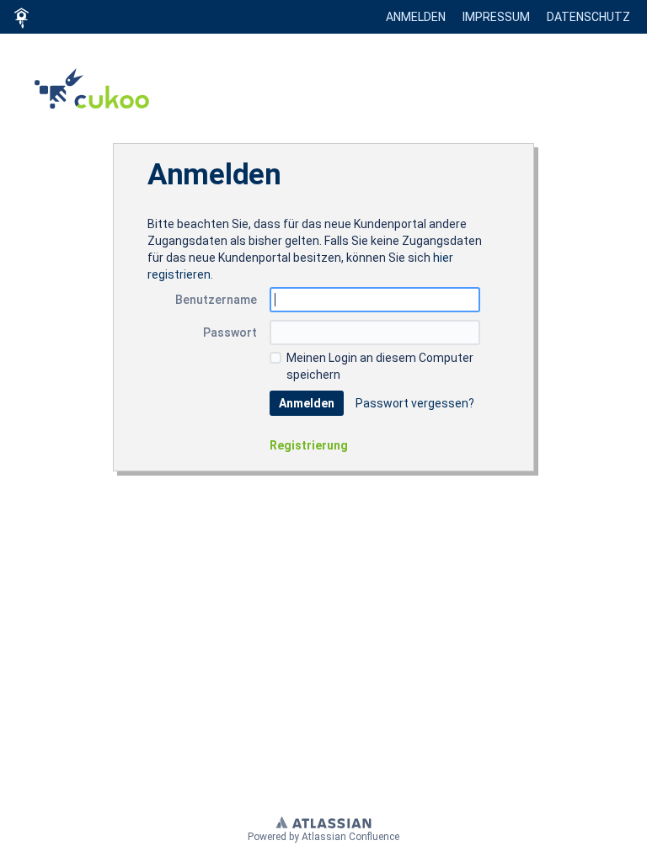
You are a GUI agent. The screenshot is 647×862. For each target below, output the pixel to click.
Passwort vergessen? (415, 403)
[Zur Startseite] (21, 17)
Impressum (496, 17)
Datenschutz (588, 17)
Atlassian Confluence (350, 837)
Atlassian (323, 821)
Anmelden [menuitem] (416, 17)
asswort (230, 332)
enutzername (216, 299)
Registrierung (309, 445)
